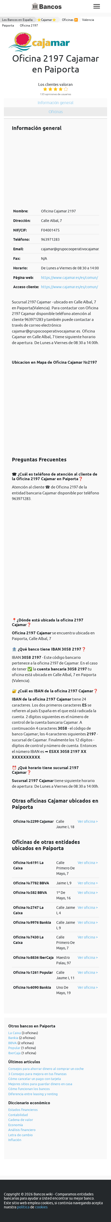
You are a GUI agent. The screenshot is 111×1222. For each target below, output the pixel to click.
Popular (14, 1048)
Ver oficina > (88, 821)
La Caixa (14, 1033)
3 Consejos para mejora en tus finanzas (37, 1074)
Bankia (13, 1038)
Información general (55, 102)
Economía (15, 1125)
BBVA (12, 1043)
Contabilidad (18, 1115)
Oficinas (56, 111)
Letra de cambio (20, 1135)
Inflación (14, 1140)
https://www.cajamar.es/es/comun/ (69, 278)
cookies (41, 1207)
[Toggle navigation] (96, 6)
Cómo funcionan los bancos (29, 1089)
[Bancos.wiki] (46, 6)
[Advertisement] (55, 169)
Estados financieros (23, 1110)
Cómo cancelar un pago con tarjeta (34, 1079)
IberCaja (14, 1053)
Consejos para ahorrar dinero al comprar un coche (46, 1069)
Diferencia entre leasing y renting (33, 1094)
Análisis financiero (22, 1130)
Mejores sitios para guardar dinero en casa (40, 1084)
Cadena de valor (20, 1120)
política (23, 1207)
